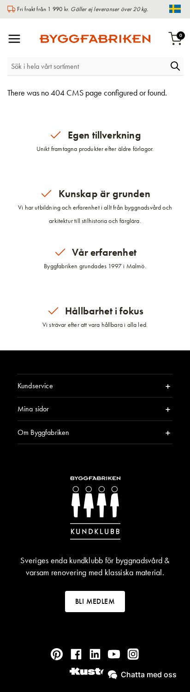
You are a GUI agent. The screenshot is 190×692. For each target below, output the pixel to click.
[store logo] (95, 39)
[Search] (175, 66)
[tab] (95, 386)
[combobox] (87, 66)
